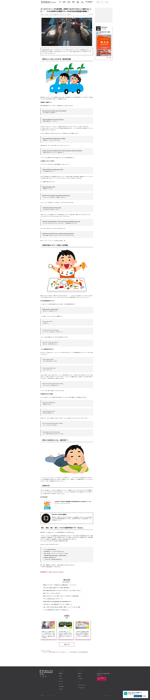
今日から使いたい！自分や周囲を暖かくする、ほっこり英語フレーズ (57, 604)
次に (53, 316)
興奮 (73, 397)
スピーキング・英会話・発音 (54, 14)
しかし (41, 202)
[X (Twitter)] (46, 676)
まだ (83, 518)
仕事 (57, 157)
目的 (44, 181)
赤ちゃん (50, 352)
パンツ (77, 376)
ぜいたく (47, 295)
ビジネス (60, 678)
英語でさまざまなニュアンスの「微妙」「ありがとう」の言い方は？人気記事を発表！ (61, 596)
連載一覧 (79, 673)
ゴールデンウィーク (62, 14)
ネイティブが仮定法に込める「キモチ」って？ (53, 598)
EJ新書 (79, 676)
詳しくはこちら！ (61, 493)
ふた (50, 178)
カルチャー (61, 681)
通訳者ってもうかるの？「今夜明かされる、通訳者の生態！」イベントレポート (60, 585)
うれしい (55, 126)
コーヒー (42, 216)
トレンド (60, 683)
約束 (61, 240)
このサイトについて (82, 685)
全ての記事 (61, 686)
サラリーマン (60, 133)
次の (47, 544)
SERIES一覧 (67, 644)
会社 (52, 390)
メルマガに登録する (100, 678)
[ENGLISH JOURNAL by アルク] (45, 2)
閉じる (145, 696)
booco (49, 532)
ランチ (73, 418)
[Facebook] (41, 676)
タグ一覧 (43, 650)
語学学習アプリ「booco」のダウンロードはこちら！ (53, 572)
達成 (79, 479)
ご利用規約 (42, 695)
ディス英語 (68, 14)
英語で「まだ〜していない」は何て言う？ (52, 593)
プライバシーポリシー (51, 695)
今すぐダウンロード (137, 696)
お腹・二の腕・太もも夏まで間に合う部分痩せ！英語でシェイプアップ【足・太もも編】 (62, 607)
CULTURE (42, 14)
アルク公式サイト (81, 687)
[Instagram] (43, 676)
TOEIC (60, 676)
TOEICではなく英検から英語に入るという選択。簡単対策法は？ (56, 587)
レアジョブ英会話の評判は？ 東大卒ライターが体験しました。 (56, 609)
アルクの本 (46, 14)
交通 (67, 304)
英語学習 (60, 673)
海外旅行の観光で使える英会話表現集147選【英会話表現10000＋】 (57, 601)
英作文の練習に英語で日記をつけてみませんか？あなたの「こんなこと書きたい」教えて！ (62, 590)
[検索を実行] (107, 2)
